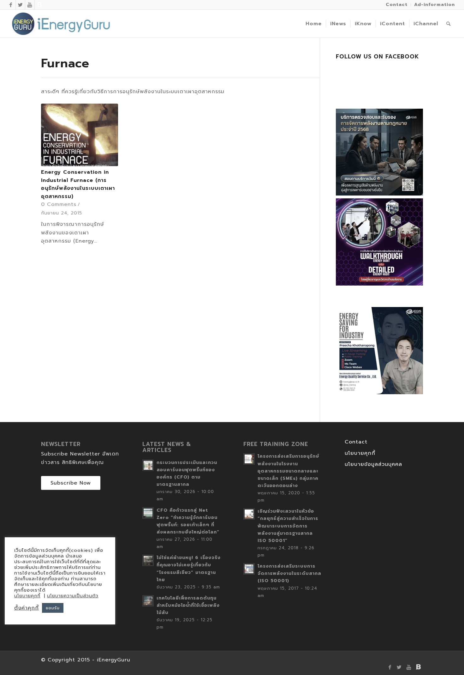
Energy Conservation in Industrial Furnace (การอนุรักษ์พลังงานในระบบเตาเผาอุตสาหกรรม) (78, 184)
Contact (356, 442)
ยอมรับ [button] (53, 608)
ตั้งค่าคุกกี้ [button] (26, 608)
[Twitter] (20, 4)
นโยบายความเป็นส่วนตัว (72, 596)
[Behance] (39, 4)
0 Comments (58, 204)
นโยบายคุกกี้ (360, 453)
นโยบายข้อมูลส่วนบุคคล (373, 464)
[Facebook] (10, 4)
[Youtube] (29, 4)
